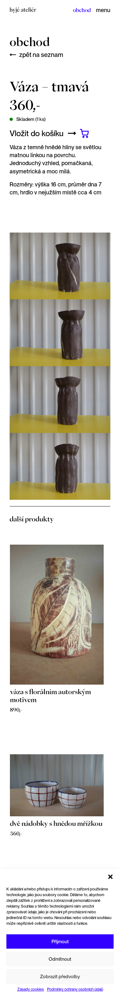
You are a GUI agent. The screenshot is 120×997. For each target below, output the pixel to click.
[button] (110, 877)
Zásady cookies (30, 989)
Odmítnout (60, 959)
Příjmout (60, 942)
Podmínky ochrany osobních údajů (75, 989)
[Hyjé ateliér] (23, 10)
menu (103, 10)
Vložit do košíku (36, 133)
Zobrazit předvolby (60, 977)
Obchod (82, 10)
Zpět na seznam (41, 55)
